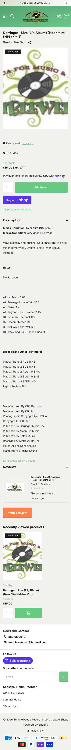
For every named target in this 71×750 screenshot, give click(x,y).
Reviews (9, 467)
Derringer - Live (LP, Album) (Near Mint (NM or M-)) (21, 592)
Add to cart (41, 187)
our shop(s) (28, 143)
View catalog (5, 16)
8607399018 (16, 636)
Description (12, 220)
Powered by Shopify (35, 724)
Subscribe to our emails (18, 668)
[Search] (12, 16)
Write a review (17, 512)
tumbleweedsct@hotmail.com (27, 642)
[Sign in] (59, 16)
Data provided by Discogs (19, 460)
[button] (4, 3)
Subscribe (63, 677)
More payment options (17, 209)
